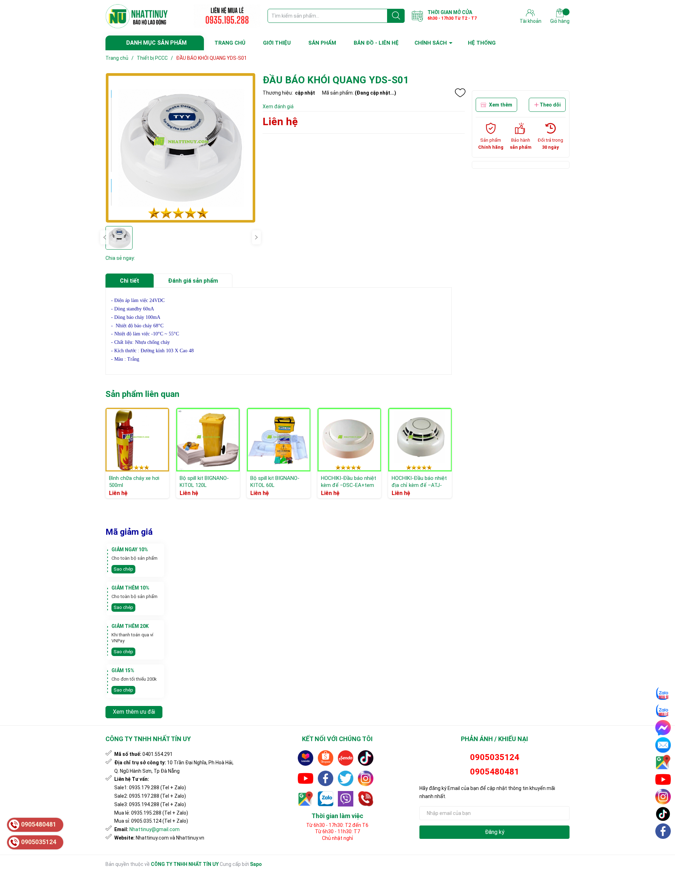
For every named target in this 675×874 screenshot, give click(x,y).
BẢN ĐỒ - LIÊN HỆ (376, 43)
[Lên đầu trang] (663, 847)
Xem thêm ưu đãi (134, 711)
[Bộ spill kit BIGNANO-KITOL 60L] (278, 439)
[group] (180, 148)
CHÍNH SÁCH (430, 43)
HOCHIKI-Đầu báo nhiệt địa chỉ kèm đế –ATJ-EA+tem (419, 485)
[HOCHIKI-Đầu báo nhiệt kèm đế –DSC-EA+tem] (349, 439)
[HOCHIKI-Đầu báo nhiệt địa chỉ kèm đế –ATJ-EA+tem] (420, 439)
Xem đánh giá (278, 106)
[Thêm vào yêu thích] (460, 93)
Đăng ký (494, 832)
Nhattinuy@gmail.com (154, 829)
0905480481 (494, 772)
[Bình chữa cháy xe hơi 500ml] (137, 439)
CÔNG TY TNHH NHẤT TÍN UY (185, 864)
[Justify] (396, 16)
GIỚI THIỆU (277, 43)
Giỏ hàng (560, 21)
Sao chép (123, 569)
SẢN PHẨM (322, 43)
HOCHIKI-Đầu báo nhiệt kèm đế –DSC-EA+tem (348, 481)
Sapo (256, 864)
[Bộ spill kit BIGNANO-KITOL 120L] (208, 439)
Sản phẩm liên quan (142, 394)
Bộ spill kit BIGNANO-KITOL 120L (204, 481)
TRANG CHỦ (229, 43)
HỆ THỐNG (482, 43)
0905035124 (494, 757)
